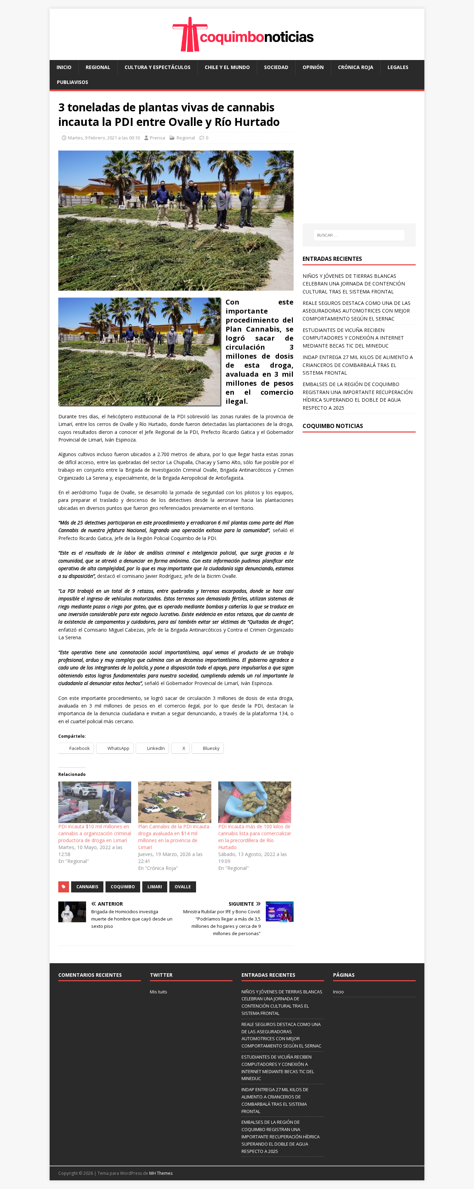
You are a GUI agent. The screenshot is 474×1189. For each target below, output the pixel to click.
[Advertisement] (361, 164)
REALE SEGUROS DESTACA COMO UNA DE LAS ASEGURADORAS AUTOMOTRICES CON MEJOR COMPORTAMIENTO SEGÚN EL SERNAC (356, 311)
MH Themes (160, 1173)
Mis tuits (158, 992)
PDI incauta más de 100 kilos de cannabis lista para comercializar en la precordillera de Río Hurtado (254, 836)
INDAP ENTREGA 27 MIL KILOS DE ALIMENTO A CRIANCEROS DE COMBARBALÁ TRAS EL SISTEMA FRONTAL (358, 365)
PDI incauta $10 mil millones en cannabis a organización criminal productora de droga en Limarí (94, 833)
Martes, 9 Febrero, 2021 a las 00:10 (104, 138)
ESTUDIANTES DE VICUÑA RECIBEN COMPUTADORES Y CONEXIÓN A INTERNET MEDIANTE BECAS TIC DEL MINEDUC (353, 338)
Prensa (157, 138)
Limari (154, 887)
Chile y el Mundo (227, 67)
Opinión (313, 67)
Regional (98, 67)
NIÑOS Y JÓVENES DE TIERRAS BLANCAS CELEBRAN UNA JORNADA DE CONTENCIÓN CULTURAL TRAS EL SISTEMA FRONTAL (354, 284)
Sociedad (276, 67)
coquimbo (123, 887)
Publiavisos (72, 82)
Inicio (64, 67)
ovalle (183, 887)
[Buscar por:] (359, 235)
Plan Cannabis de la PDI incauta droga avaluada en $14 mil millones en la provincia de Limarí (173, 836)
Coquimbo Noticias (333, 426)
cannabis (87, 887)
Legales (398, 67)
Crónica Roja (355, 67)
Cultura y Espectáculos (158, 67)
